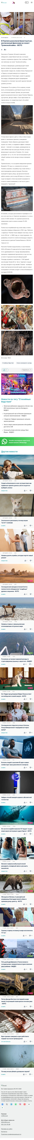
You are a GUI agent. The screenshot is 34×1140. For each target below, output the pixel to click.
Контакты (4, 1131)
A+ (5, 50)
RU (26, 2)
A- (2, 49)
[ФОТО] (17, 573)
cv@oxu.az (4, 1116)
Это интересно (5, 1041)
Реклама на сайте (6, 1129)
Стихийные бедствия (8, 363)
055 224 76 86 (5, 1124)
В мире (3, 525)
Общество (4, 490)
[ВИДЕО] (17, 643)
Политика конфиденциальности (11, 1134)
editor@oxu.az (5, 1122)
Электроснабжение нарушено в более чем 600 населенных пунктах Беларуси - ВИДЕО (18, 408)
